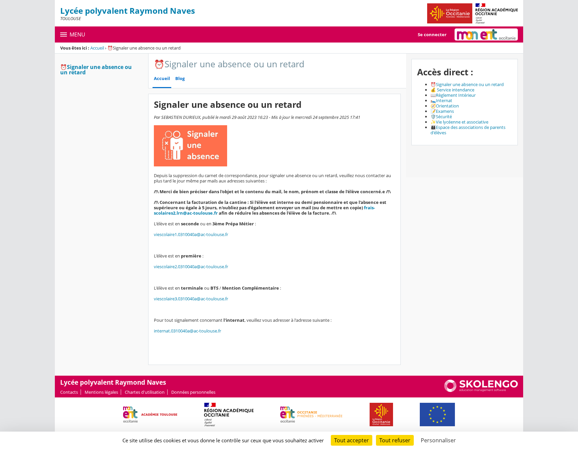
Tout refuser (394, 440)
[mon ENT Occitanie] (486, 34)
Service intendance (455, 90)
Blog (180, 78)
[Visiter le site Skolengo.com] (481, 390)
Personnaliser (438, 440)
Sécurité (444, 117)
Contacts (69, 392)
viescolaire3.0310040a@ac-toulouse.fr (191, 299)
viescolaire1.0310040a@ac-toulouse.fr (191, 234)
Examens (445, 111)
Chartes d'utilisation (145, 392)
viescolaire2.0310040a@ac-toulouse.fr (191, 267)
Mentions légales (101, 392)
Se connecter (432, 34)
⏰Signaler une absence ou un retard (96, 69)
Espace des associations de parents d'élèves (467, 130)
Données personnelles (193, 392)
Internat (444, 100)
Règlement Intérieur (456, 95)
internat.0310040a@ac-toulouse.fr (187, 331)
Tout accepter (351, 440)
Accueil (97, 48)
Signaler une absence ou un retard (470, 84)
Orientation (447, 106)
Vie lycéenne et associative (462, 122)
